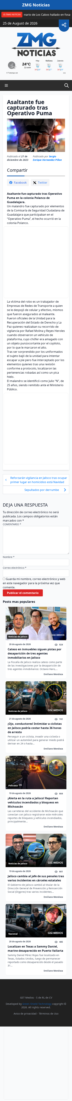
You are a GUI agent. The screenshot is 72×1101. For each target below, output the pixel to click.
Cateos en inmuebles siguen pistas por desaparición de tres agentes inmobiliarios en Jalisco (34, 653)
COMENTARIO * (12, 524)
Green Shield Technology (37, 1003)
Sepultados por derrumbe (42, 490)
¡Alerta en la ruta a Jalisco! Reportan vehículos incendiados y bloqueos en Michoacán (33, 802)
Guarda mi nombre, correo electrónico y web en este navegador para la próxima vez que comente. (34, 583)
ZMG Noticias (36, 5)
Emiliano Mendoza (53, 674)
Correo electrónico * (14, 567)
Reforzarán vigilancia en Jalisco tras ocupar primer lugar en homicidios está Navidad (38, 480)
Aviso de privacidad (25, 1013)
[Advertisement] (36, 262)
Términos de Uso (48, 1013)
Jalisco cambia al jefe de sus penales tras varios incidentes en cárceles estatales (36, 878)
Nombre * (9, 557)
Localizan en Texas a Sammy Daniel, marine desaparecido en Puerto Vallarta (35, 949)
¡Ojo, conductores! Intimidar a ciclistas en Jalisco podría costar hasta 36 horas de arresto (35, 728)
